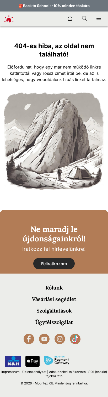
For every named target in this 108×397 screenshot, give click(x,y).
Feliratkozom (54, 263)
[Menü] (98, 19)
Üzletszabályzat (34, 372)
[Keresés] (84, 19)
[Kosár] (70, 19)
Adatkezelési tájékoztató (67, 372)
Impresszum (10, 372)
